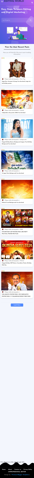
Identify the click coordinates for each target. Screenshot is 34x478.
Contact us (17, 469)
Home (4, 469)
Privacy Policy (28, 469)
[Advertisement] (17, 385)
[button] (32, 2)
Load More (17, 305)
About (10, 469)
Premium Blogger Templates (20, 474)
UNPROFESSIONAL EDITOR (17, 471)
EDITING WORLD (14, 1)
